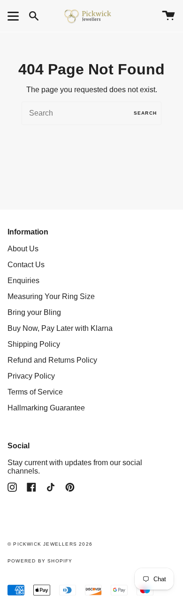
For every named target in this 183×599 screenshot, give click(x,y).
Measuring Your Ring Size (51, 296)
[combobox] (91, 113)
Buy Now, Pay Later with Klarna (60, 328)
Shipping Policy (34, 344)
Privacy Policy (31, 376)
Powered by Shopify (40, 560)
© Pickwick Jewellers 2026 (50, 544)
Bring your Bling (34, 312)
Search (145, 113)
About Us (23, 249)
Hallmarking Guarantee (46, 408)
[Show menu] (15, 16)
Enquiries (23, 281)
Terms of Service (35, 392)
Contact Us (26, 265)
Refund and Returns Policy (52, 360)
